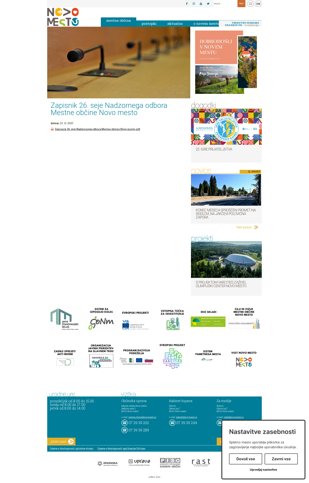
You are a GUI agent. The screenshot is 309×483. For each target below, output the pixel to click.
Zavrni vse (281, 459)
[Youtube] (201, 3)
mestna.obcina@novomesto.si (142, 417)
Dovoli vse (245, 459)
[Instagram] (193, 3)
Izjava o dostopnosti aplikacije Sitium (121, 448)
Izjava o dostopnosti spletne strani (72, 448)
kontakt (250, 4)
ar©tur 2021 (154, 476)
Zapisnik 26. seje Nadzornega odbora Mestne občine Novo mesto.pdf (97, 129)
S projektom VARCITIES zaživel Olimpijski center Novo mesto (221, 284)
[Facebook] (186, 3)
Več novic (244, 227)
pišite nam (59, 441)
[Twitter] (208, 3)
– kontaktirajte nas (242, 24)
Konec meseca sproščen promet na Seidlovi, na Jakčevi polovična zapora (226, 213)
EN (258, 4)
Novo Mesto (71, 17)
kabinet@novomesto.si (186, 417)
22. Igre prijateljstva (214, 149)
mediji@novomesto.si (234, 417)
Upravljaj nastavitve (263, 469)
